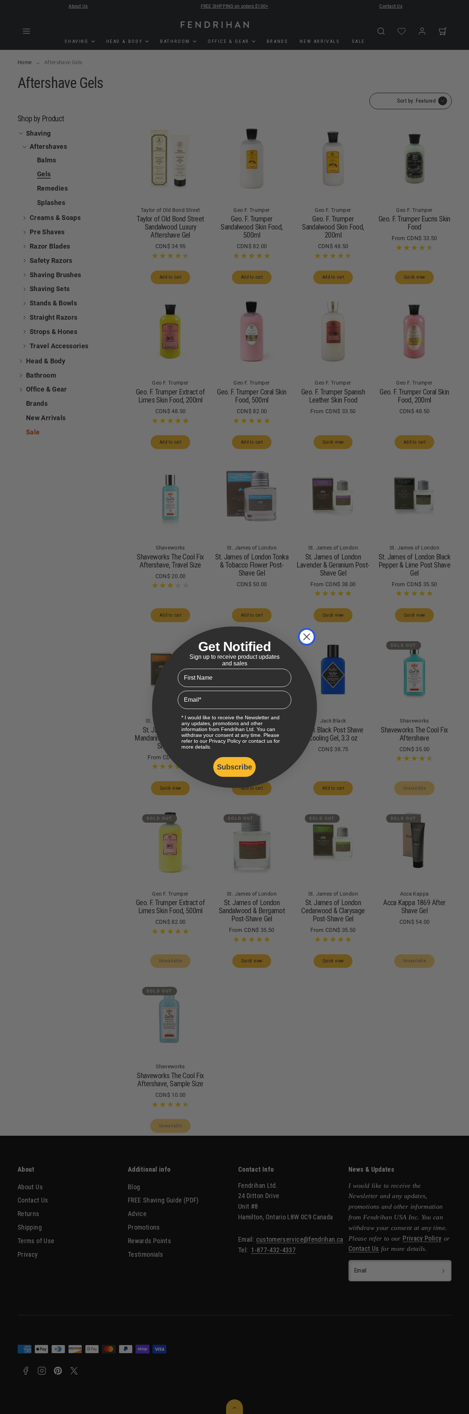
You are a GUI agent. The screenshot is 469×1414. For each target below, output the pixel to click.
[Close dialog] (306, 636)
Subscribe (234, 767)
